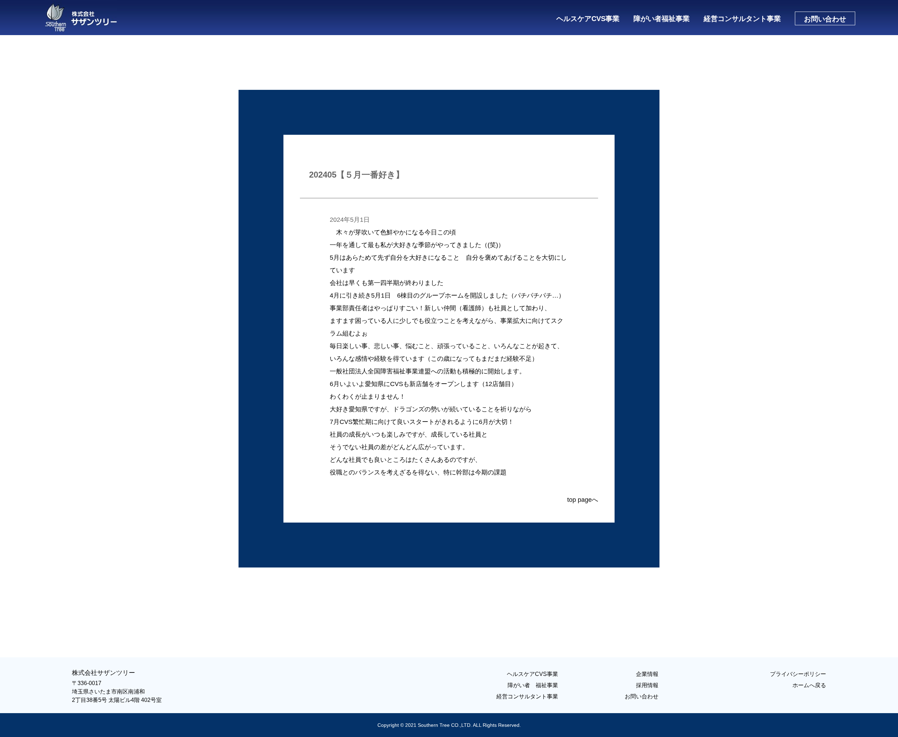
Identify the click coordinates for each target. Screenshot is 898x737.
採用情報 (647, 685)
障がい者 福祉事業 (533, 685)
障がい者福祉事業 (662, 18)
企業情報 (647, 674)
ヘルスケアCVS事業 (587, 18)
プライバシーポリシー (798, 674)
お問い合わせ (641, 696)
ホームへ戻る (809, 685)
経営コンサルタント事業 (742, 18)
